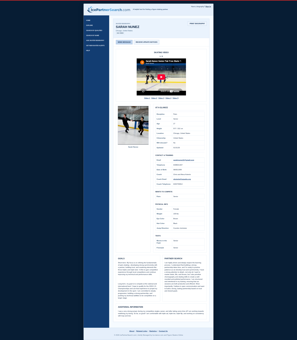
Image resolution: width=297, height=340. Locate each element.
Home (88, 20)
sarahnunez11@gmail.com (183, 160)
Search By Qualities (94, 30)
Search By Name (92, 35)
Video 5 (175, 98)
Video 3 (161, 98)
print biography (197, 23)
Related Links (141, 331)
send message (124, 42)
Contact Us (163, 331)
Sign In (208, 6)
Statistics (153, 331)
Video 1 (147, 98)
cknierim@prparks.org (182, 179)
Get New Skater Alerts (95, 45)
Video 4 (168, 98)
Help (88, 50)
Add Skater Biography (95, 40)
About (131, 331)
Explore (89, 25)
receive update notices (146, 42)
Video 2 (154, 98)
